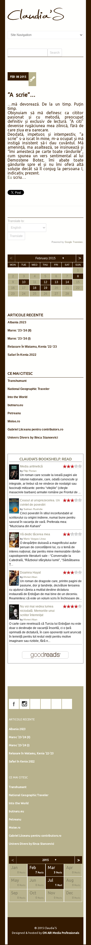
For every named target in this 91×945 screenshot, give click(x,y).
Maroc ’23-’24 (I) (19, 338)
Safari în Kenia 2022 (22, 355)
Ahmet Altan (30, 577)
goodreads (35, 704)
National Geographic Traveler (29, 389)
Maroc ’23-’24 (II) (19, 330)
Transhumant (17, 381)
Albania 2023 (17, 322)
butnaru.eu (15, 405)
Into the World (17, 397)
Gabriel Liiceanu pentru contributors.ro (35, 429)
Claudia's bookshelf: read (45, 459)
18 (34, 288)
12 (45, 282)
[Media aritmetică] (14, 478)
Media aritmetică (31, 466)
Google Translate (74, 242)
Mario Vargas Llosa (35, 538)
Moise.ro (14, 421)
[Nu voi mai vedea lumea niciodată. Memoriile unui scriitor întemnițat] (14, 619)
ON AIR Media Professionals (60, 932)
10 (24, 282)
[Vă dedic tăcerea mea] (14, 546)
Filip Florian (30, 470)
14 (67, 282)
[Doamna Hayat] (14, 584)
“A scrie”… (21, 94)
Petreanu (14, 413)
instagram (24, 704)
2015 (45, 859)
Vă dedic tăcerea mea (35, 534)
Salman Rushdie (33, 509)
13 (56, 282)
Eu (10, 177)
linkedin (46, 704)
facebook (14, 704)
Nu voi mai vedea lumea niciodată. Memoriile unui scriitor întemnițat (37, 611)
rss (56, 704)
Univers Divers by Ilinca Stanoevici (33, 437)
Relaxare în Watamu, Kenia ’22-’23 (32, 346)
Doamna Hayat (30, 572)
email (67, 704)
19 (45, 288)
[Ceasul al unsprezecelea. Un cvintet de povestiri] (14, 512)
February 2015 (45, 258)
